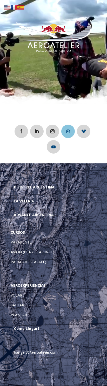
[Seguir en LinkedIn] (37, 131)
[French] (14, 6)
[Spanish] (20, 6)
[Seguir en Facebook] (21, 131)
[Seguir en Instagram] (52, 131)
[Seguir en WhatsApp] (68, 131)
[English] (7, 6)
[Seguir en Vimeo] (83, 131)
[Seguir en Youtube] (53, 147)
